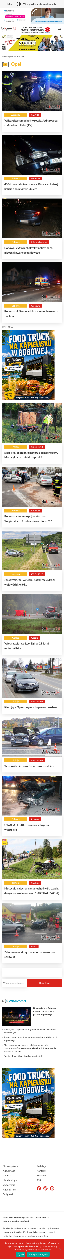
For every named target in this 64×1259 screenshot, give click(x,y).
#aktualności (37, 701)
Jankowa (15, 574)
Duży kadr (8, 1194)
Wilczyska (15, 115)
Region (15, 883)
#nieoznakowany (39, 242)
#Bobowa (35, 178)
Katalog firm (9, 1189)
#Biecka (34, 637)
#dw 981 (35, 115)
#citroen (35, 819)
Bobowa (16, 178)
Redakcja (41, 1166)
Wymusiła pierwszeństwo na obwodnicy (29, 766)
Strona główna (9, 56)
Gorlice (15, 637)
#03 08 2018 (37, 447)
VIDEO (7, 1175)
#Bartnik (35, 883)
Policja (15, 447)
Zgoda (21, 1254)
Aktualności (9, 1170)
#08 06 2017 (37, 574)
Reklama (41, 1175)
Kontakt (41, 1170)
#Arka (34, 946)
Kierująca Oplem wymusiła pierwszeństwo (30, 707)
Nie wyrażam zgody (38, 1254)
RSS (39, 1180)
